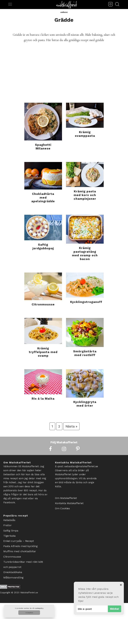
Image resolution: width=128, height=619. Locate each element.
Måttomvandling (13, 567)
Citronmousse (43, 304)
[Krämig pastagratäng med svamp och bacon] (85, 229)
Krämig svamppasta (85, 133)
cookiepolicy (39, 608)
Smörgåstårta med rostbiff (84, 353)
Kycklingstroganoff (86, 302)
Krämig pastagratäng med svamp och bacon (85, 253)
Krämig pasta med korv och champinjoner (85, 195)
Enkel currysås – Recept (18, 537)
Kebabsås (9, 519)
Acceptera (29, 612)
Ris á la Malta (43, 398)
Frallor (7, 523)
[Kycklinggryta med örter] (85, 383)
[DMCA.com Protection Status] (10, 577)
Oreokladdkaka (12, 563)
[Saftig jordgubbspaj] (43, 227)
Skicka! (114, 608)
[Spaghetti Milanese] (43, 121)
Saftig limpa (10, 528)
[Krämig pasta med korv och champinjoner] (85, 174)
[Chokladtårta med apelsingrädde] (43, 175)
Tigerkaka (9, 532)
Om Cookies (62, 506)
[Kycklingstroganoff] (85, 285)
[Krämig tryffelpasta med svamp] (43, 331)
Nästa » (72, 426)
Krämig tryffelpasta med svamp (43, 351)
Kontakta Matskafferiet (69, 501)
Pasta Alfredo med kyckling (20, 541)
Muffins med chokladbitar (19, 545)
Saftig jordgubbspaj (43, 246)
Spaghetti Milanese (43, 146)
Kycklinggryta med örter (84, 403)
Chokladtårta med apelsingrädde (43, 197)
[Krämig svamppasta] (85, 115)
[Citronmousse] (43, 286)
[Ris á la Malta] (43, 381)
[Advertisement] (64, 77)
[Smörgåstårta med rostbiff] (85, 332)
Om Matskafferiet (66, 497)
